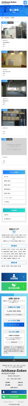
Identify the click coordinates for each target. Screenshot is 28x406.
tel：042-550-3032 (14, 378)
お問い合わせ (14, 387)
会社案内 (7, 382)
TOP (2, 17)
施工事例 (7, 17)
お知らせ (20, 385)
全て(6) (6, 176)
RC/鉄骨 (6, 219)
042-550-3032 (15, 311)
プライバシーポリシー (8, 402)
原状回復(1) (7, 189)
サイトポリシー (21, 402)
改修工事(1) (7, 193)
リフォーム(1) (8, 198)
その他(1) (6, 202)
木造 (5, 215)
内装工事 (20, 382)
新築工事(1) (7, 181)
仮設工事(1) (7, 185)
